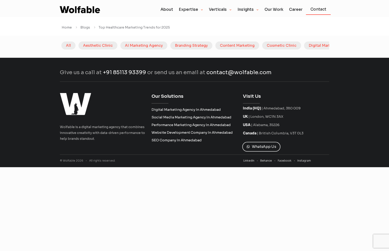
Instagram (304, 160)
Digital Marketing (324, 45)
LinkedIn (248, 160)
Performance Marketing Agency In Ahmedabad (191, 125)
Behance (266, 160)
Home (67, 27)
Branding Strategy (191, 45)
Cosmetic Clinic (281, 45)
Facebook (285, 160)
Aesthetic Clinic (98, 45)
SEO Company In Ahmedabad (177, 140)
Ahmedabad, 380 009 (282, 108)
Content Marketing (237, 45)
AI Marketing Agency (144, 45)
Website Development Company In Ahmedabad (192, 132)
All (68, 45)
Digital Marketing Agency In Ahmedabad (186, 109)
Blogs (85, 27)
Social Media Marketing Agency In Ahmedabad (191, 117)
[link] (75, 104)
